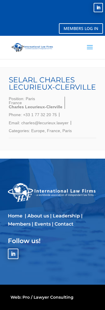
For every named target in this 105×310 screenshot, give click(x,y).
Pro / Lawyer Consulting (48, 297)
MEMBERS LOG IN (81, 28)
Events (42, 224)
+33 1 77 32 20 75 (40, 114)
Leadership (66, 216)
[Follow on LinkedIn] (98, 7)
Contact (64, 224)
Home (16, 216)
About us (38, 216)
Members (19, 224)
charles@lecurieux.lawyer (45, 123)
